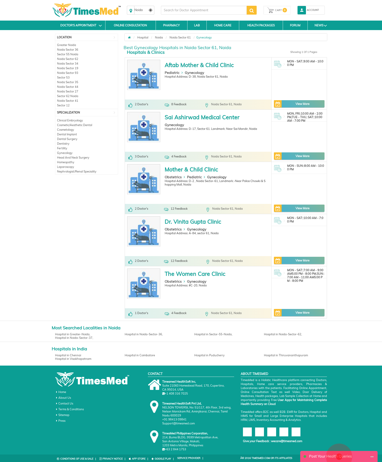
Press (61, 420)
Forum (295, 25)
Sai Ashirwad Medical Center (202, 117)
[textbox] (204, 10)
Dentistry (63, 143)
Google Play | (164, 458)
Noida (159, 37)
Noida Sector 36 (67, 49)
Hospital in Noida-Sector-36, (144, 334)
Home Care (222, 25)
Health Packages (261, 25)
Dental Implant (67, 134)
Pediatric (172, 72)
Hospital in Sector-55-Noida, (213, 334)
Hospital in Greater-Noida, (72, 334)
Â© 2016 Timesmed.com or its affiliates (266, 458)
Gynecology (65, 153)
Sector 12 (63, 105)
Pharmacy (171, 25)
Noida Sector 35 (67, 82)
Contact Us (65, 403)
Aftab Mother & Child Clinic (199, 64)
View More (302, 103)
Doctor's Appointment (78, 25)
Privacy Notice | (114, 458)
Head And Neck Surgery (73, 157)
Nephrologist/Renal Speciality (76, 171)
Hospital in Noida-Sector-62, (283, 334)
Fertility (62, 148)
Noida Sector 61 (180, 37)
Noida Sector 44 (67, 86)
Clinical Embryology (70, 120)
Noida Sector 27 (67, 91)
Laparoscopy (65, 167)
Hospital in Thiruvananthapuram (286, 355)
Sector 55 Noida (67, 54)
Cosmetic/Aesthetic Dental (74, 125)
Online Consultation (130, 25)
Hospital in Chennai (68, 355)
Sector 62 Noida (67, 96)
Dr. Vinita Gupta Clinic (193, 221)
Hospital (142, 37)
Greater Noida (66, 45)
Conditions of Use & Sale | (78, 458)
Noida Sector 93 (67, 73)
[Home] (129, 37)
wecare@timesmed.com (286, 441)
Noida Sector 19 (67, 68)
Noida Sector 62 (67, 59)
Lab (197, 25)
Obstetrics (173, 177)
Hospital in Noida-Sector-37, (74, 337)
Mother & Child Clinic (191, 169)
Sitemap (63, 415)
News (319, 25)
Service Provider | (190, 458)
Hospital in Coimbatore (140, 355)
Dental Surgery (67, 139)
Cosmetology (65, 129)
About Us (64, 397)
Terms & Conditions (71, 409)
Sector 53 (63, 77)
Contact (155, 374)
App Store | (140, 458)
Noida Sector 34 (67, 63)
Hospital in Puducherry (209, 355)
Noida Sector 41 (67, 100)
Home (62, 392)
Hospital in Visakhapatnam (73, 358)
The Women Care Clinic (195, 273)
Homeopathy (65, 162)
